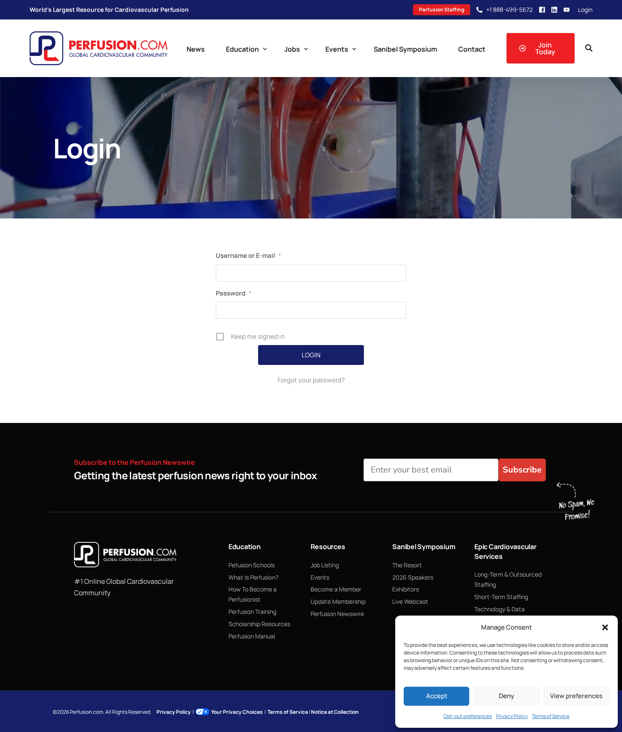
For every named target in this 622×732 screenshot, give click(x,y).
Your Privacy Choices (237, 711)
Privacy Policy (512, 716)
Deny (506, 695)
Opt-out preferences (467, 716)
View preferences (576, 695)
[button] (605, 627)
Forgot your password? (311, 380)
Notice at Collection (335, 711)
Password (233, 293)
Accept (436, 695)
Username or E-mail (248, 255)
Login (585, 10)
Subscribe (522, 469)
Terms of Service (551, 716)
